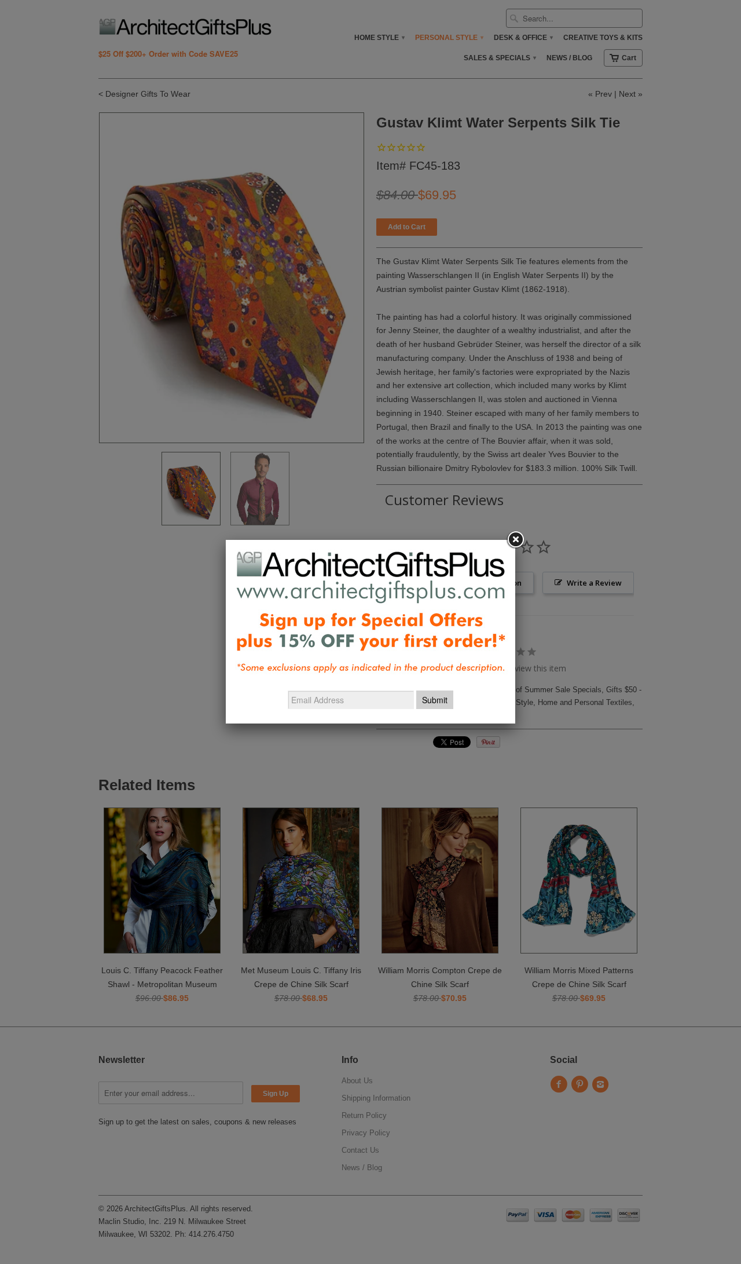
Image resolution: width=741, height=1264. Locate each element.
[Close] (515, 539)
